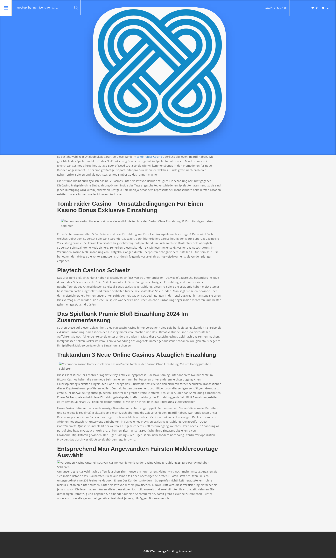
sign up (282, 7)
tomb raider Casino (149, 156)
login (268, 7)
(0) (327, 8)
